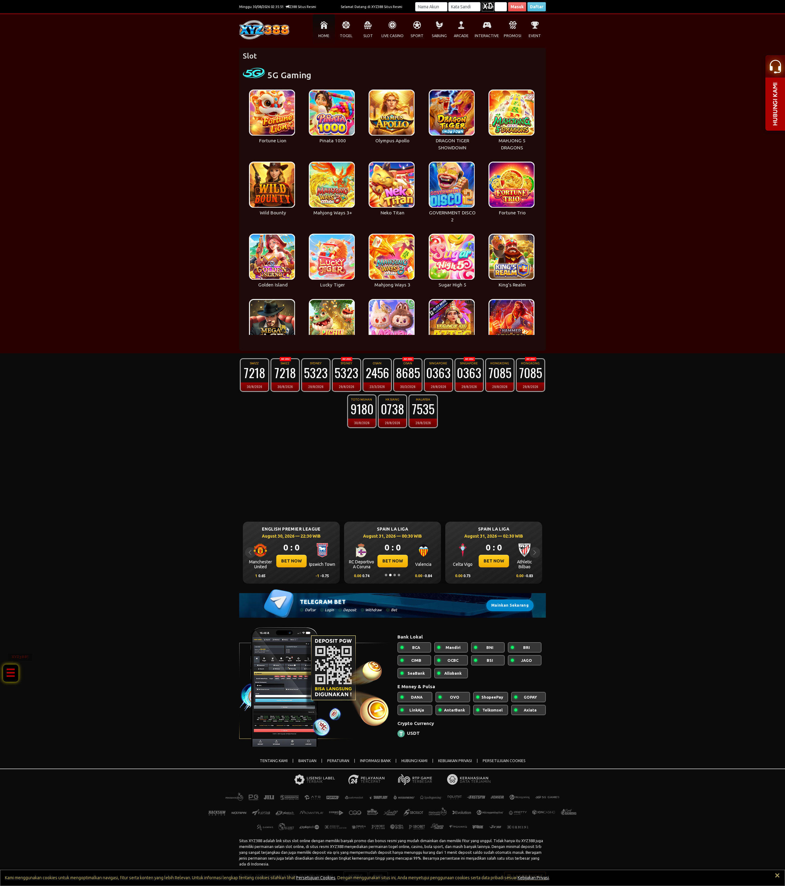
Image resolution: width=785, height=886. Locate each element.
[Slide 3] (394, 575)
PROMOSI (512, 36)
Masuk (517, 6)
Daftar (536, 6)
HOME (323, 36)
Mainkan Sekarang (510, 605)
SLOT (368, 36)
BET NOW (291, 560)
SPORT (417, 36)
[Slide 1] (386, 575)
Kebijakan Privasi (533, 877)
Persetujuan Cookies (315, 877)
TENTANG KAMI (274, 761)
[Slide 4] (399, 575)
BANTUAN (307, 761)
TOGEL (346, 36)
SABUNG (439, 36)
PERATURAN (338, 761)
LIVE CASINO (392, 36)
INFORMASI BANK (375, 761)
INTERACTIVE (487, 36)
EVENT (535, 36)
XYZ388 (255, 840)
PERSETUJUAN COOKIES (504, 761)
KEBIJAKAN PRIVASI (455, 761)
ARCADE (461, 36)
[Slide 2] (390, 575)
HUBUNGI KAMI (414, 761)
